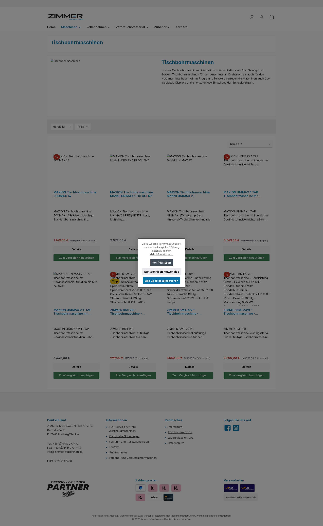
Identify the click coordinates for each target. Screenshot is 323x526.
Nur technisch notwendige (161, 271)
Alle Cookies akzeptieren (161, 280)
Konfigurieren (161, 262)
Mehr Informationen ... (161, 254)
